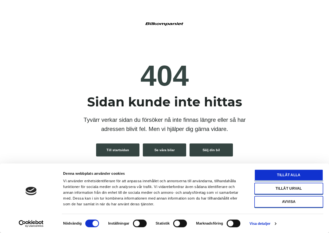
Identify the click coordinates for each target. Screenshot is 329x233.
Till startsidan (117, 150)
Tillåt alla (288, 175)
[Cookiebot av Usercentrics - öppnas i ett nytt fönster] (31, 223)
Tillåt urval (289, 188)
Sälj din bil (211, 150)
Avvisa (289, 202)
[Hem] (164, 23)
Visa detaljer (260, 223)
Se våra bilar (164, 150)
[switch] (140, 223)
